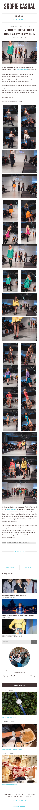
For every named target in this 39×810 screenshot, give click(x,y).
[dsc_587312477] (10, 116)
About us (18, 796)
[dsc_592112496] (10, 398)
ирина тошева (24, 542)
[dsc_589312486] (28, 232)
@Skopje (19, 794)
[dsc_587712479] (10, 138)
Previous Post (10, 567)
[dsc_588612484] (28, 210)
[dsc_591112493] (28, 354)
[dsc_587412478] (28, 116)
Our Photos (9, 794)
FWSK (21, 26)
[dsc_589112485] (10, 232)
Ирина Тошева (22, 69)
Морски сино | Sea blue (8, 717)
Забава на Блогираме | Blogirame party (14, 595)
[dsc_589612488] (10, 281)
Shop (10, 796)
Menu (20, 16)
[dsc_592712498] (10, 420)
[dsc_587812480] (28, 138)
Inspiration (30, 794)
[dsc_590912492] (10, 354)
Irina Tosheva (11, 509)
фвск (33, 542)
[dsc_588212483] (10, 210)
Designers (13, 26)
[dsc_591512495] (28, 376)
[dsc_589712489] (28, 281)
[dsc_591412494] (10, 376)
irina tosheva (12, 542)
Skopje (27, 26)
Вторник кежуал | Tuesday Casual (12, 749)
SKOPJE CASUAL (19, 6)
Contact (27, 796)
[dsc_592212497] (28, 398)
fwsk (4, 542)
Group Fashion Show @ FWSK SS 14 (12, 636)
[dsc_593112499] (28, 420)
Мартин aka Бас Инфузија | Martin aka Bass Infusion (17, 616)
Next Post (28, 567)
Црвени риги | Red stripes (9, 785)
